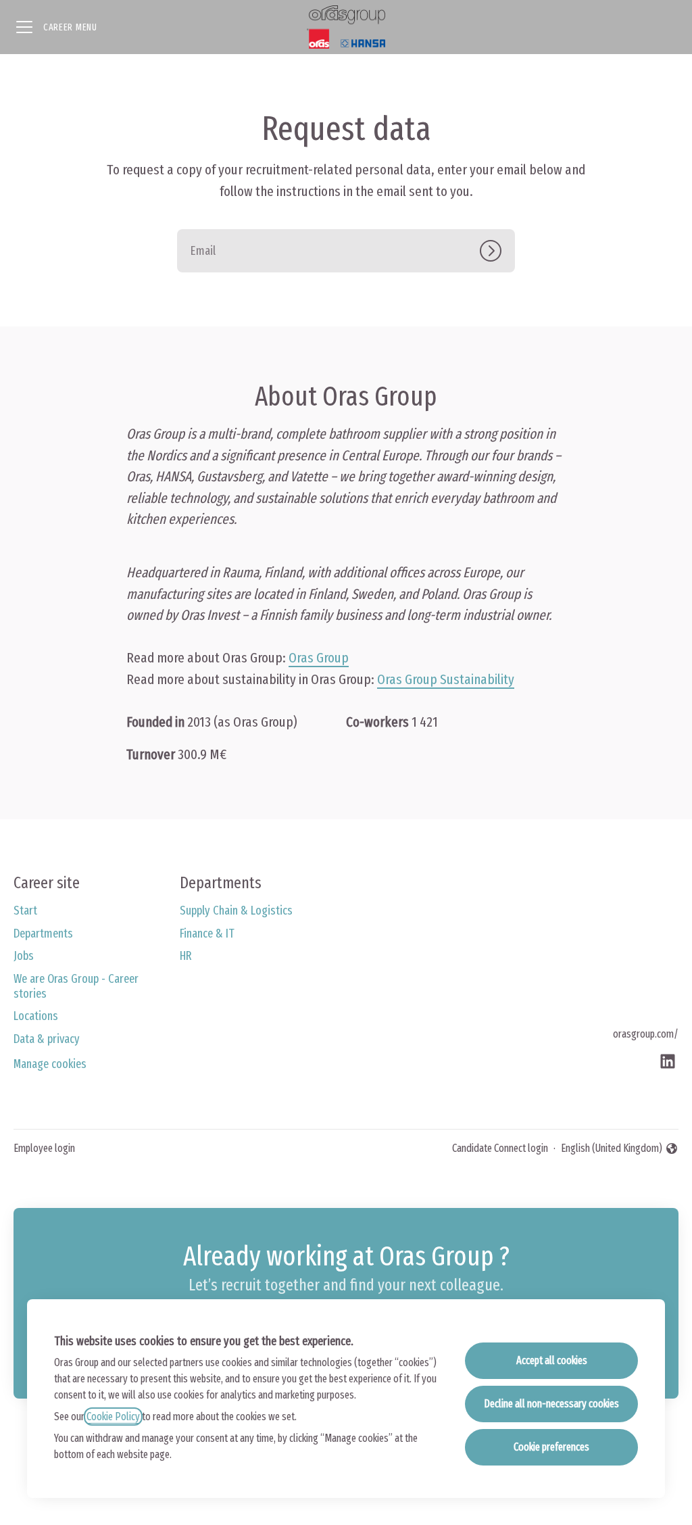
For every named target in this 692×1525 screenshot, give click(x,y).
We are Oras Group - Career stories (76, 986)
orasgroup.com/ (645, 1033)
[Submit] (497, 250)
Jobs (24, 955)
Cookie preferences (551, 1447)
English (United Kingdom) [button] (611, 1149)
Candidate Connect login (500, 1148)
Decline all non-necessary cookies (551, 1403)
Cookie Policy (113, 1416)
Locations (36, 1016)
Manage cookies (50, 1064)
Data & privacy (47, 1039)
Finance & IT (207, 933)
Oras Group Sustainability (445, 679)
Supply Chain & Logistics (236, 910)
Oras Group (319, 658)
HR (186, 955)
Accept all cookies (551, 1360)
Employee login (44, 1148)
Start (25, 910)
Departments (43, 933)
